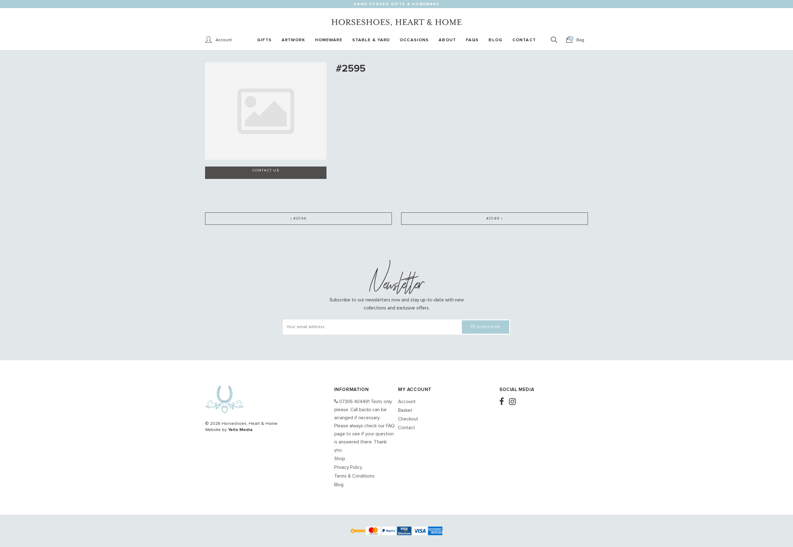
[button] (485, 327)
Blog (339, 485)
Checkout (408, 419)
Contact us (265, 170)
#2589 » (494, 218)
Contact (406, 427)
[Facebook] (503, 402)
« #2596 (298, 218)
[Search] (555, 40)
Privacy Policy (348, 467)
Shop (339, 458)
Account (407, 401)
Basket (405, 410)
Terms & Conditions (354, 476)
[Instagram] (514, 402)
